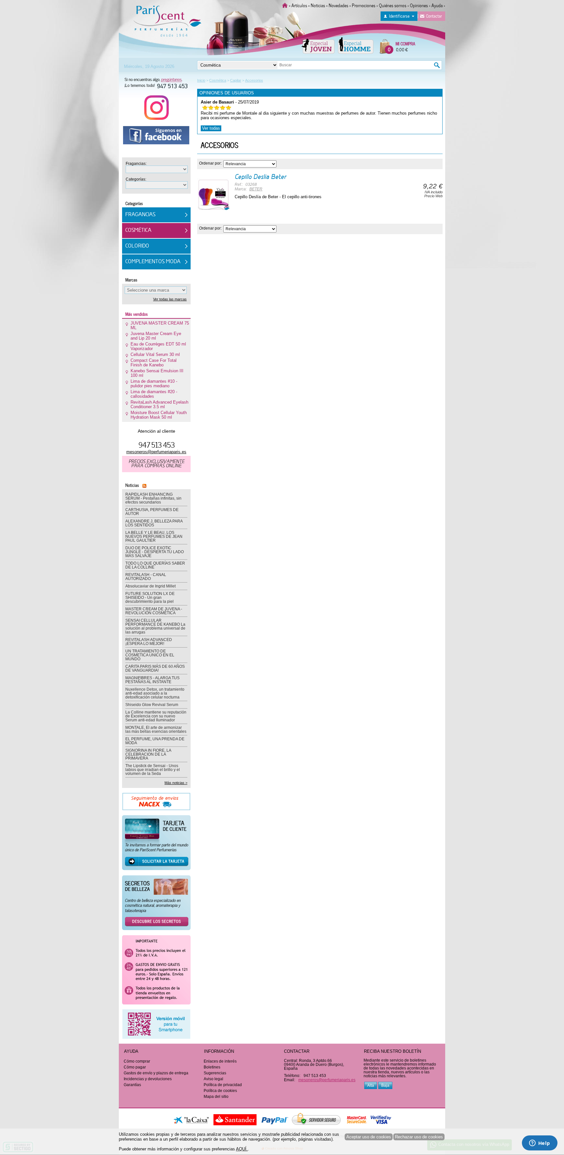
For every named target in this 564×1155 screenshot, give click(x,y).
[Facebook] (156, 137)
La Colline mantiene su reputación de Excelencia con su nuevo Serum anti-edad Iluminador (155, 716)
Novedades (338, 5)
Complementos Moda (152, 262)
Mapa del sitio (216, 1097)
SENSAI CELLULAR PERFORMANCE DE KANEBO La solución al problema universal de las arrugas (155, 626)
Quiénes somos (392, 5)
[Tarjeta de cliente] (156, 845)
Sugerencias (215, 1073)
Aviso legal (213, 1079)
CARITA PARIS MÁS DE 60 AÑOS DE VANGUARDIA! (155, 668)
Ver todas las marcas (170, 299)
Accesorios (219, 144)
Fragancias (140, 214)
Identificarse (399, 15)
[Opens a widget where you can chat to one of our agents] (539, 1143)
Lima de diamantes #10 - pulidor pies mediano (154, 383)
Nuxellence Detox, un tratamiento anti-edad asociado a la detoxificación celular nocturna (154, 693)
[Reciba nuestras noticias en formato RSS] (143, 484)
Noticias (318, 5)
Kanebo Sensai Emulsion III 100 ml (157, 373)
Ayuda (437, 5)
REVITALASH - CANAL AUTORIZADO (145, 577)
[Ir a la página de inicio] (285, 5)
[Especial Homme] (355, 45)
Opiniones (419, 5)
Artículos (299, 5)
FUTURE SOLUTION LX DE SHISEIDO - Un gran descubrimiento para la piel (150, 597)
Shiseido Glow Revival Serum (151, 705)
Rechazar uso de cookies (419, 1136)
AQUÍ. (242, 1149)
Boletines (212, 1067)
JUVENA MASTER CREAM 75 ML (160, 325)
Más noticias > (175, 783)
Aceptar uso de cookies (368, 1136)
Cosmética (138, 230)
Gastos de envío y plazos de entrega (156, 1073)
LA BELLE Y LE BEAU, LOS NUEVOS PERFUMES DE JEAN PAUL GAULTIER (153, 536)
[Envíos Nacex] (156, 804)
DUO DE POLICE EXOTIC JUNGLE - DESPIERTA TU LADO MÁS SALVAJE (154, 552)
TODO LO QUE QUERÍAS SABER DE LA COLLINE (155, 565)
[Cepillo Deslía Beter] (213, 194)
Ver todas (211, 128)
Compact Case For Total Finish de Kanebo (154, 362)
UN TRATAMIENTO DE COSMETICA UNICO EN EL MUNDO (149, 655)
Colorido (137, 246)
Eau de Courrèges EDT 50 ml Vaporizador (158, 346)
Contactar (434, 15)
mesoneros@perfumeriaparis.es (156, 452)
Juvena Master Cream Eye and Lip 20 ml (156, 336)
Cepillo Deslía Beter (260, 177)
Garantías (132, 1085)
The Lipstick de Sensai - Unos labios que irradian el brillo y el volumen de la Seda (152, 770)
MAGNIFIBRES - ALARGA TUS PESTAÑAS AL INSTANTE (152, 680)
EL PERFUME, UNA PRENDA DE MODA (154, 741)
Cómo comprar (137, 1061)
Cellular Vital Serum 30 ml (155, 354)
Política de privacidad (223, 1085)
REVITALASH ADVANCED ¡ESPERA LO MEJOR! (148, 642)
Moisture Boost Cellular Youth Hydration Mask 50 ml (159, 415)
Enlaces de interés (220, 1061)
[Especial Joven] (318, 45)
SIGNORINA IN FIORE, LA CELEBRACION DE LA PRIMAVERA (148, 754)
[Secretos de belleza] (156, 905)
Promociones (363, 5)
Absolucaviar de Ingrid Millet (150, 586)
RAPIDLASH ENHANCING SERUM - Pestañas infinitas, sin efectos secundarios (153, 498)
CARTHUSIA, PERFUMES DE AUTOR (152, 512)
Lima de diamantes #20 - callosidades (154, 394)
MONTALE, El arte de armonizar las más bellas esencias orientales (155, 729)
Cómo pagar (135, 1067)
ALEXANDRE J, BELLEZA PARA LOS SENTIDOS (153, 523)
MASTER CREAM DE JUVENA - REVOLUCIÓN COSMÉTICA (153, 611)
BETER (255, 189)
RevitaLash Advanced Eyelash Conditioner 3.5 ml (159, 404)
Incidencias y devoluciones (148, 1079)
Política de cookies (220, 1091)
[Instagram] (156, 110)
